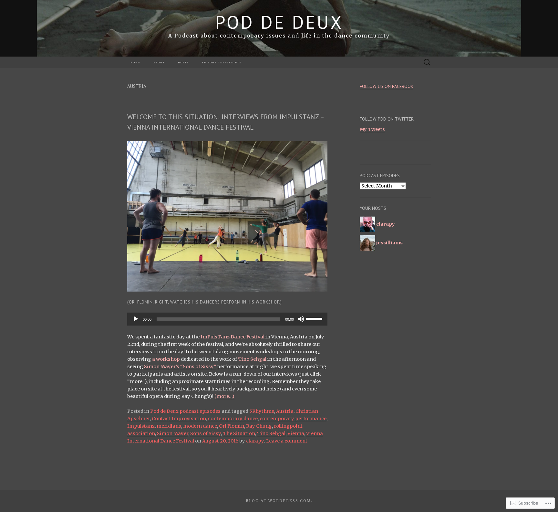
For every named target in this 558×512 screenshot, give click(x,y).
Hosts (183, 62)
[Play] (135, 319)
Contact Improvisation (179, 418)
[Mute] (301, 319)
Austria (285, 411)
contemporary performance (293, 418)
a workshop (166, 359)
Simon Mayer (172, 433)
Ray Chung (259, 426)
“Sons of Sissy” (198, 366)
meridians (169, 426)
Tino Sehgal (252, 359)
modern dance (200, 426)
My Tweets (372, 129)
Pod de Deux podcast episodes (185, 411)
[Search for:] (427, 62)
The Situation (239, 433)
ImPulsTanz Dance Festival (232, 337)
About (159, 62)
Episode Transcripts (222, 62)
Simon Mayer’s (161, 366)
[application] (227, 319)
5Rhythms (261, 411)
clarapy (255, 441)
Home (135, 62)
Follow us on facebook (386, 86)
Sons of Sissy (205, 433)
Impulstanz (141, 426)
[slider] (315, 318)
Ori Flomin (231, 426)
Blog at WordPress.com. (279, 500)
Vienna (295, 433)
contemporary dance (233, 418)
